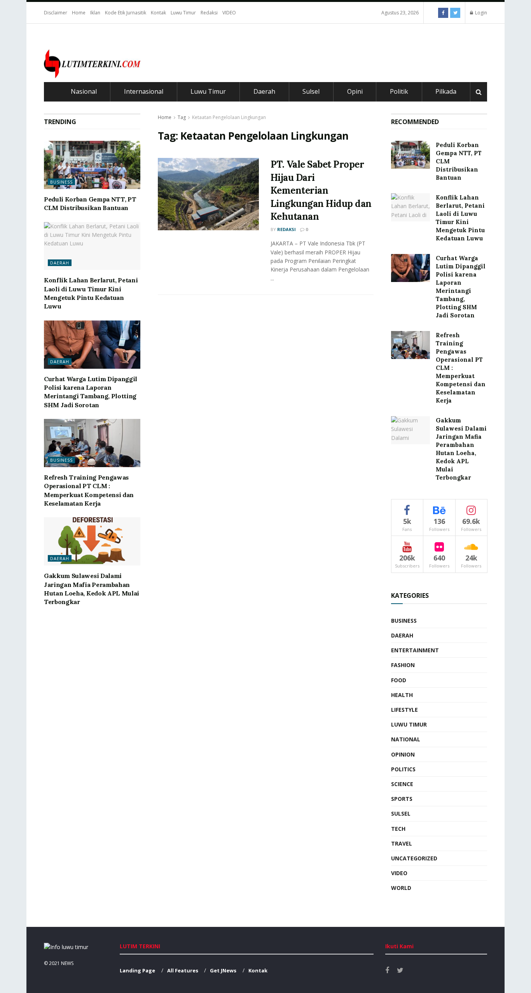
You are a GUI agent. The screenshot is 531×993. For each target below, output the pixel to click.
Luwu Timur (183, 12)
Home (79, 12)
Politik (399, 91)
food (398, 680)
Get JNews (223, 970)
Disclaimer (55, 12)
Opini (355, 91)
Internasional (143, 91)
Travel (401, 843)
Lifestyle (404, 709)
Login (480, 12)
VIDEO (229, 12)
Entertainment (415, 650)
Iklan (95, 12)
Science (402, 784)
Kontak (158, 12)
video (399, 873)
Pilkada (445, 91)
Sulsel (311, 91)
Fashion (403, 665)
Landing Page (137, 970)
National (405, 739)
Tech (398, 828)
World (401, 887)
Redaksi (209, 12)
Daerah (264, 91)
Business (61, 182)
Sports (401, 798)
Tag (182, 117)
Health (402, 695)
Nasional (84, 91)
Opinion (403, 754)
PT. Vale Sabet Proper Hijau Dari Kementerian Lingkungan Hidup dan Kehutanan (321, 190)
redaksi (286, 229)
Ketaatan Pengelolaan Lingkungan (229, 117)
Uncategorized (414, 858)
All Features (182, 970)
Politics (403, 769)
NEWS (67, 963)
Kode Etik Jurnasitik (125, 12)
